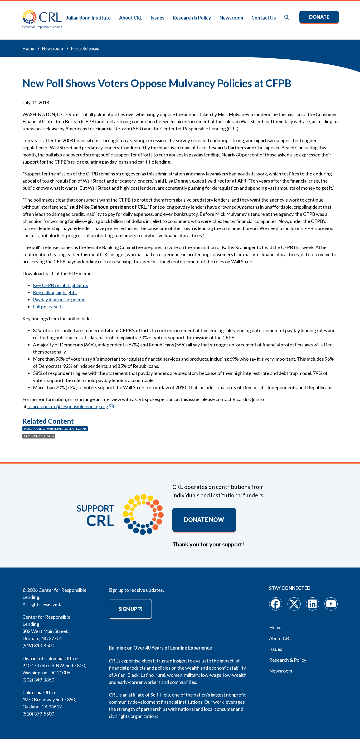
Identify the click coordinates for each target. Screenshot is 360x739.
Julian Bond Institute (88, 18)
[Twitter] (294, 604)
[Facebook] (275, 604)
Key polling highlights (55, 292)
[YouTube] (331, 604)
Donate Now (204, 519)
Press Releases (85, 48)
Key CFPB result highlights (60, 285)
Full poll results (48, 306)
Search (287, 17)
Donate (319, 17)
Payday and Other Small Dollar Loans (55, 429)
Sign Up (128, 609)
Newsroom (231, 18)
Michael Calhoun (39, 436)
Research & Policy (192, 18)
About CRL (130, 18)
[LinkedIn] (312, 604)
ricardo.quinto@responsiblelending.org (67, 406)
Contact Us (263, 18)
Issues (157, 18)
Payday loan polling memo (59, 299)
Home (28, 48)
